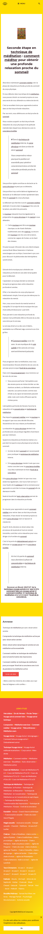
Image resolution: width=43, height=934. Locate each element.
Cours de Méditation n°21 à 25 (23, 779)
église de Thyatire (10, 850)
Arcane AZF (32, 826)
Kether (15, 882)
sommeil (21, 72)
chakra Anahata (31, 847)
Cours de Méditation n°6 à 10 (18, 773)
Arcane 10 (32, 874)
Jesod (7, 889)
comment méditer (26, 83)
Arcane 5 (23, 871)
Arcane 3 (7, 871)
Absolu (14, 879)
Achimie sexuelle (23, 900)
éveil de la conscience (28, 368)
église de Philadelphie (25, 856)
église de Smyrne (21, 840)
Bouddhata (16, 762)
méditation (16, 628)
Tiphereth (22, 885)
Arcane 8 (15, 874)
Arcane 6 (31, 871)
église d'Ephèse (9, 837)
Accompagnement (18, 373)
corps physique (8, 186)
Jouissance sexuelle (23, 823)
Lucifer (6, 829)
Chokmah (22, 882)
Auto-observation (29, 762)
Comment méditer (19, 341)
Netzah (30, 885)
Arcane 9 (23, 874)
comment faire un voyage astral (20, 591)
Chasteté (14, 826)
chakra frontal (9, 856)
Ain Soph (21, 879)
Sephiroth (7, 882)
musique (25, 206)
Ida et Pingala (9, 818)
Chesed (6, 885)
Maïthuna (23, 826)
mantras (27, 232)
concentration (19, 409)
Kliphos (21, 889)
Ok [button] (22, 928)
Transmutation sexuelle (13, 815)
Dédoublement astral (11, 742)
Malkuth (14, 889)
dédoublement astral (25, 541)
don (28, 681)
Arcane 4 (15, 871)
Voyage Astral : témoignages (26, 736)
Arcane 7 (7, 874)
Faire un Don (11, 674)
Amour (14, 812)
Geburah (14, 885)
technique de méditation (30, 454)
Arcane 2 (29, 868)
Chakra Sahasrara (10, 860)
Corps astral (26, 750)
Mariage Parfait (15, 897)
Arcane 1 (21, 868)
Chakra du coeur (30, 815)
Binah (30, 882)
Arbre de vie (31, 879)
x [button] (41, 917)
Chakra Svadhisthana (24, 837)
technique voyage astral (14, 589)
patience (19, 485)
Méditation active (10, 765)
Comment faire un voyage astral (15, 739)
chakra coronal (23, 860)
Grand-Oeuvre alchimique (28, 812)
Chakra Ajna (32, 853)
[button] (39, 3)
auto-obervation (23, 496)
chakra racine (31, 834)
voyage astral (17, 545)
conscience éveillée (10, 131)
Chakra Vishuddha (25, 850)
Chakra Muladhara (18, 834)
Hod (36, 885)
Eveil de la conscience (28, 807)
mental (32, 217)
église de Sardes (20, 853)
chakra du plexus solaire (21, 844)
